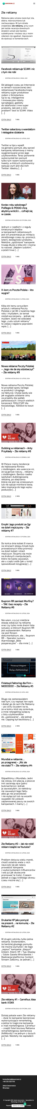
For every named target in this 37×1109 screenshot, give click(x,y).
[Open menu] (34, 3)
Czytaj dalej (6, 119)
